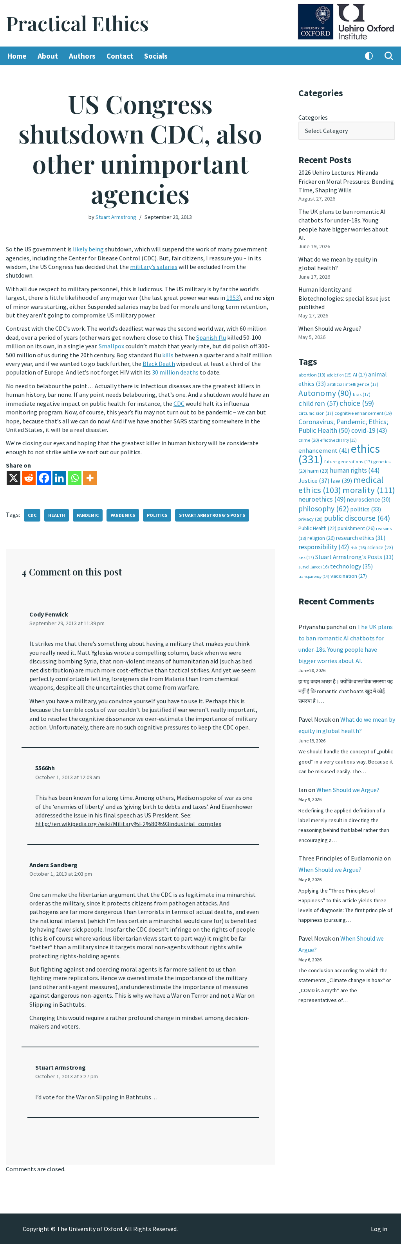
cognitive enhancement (363, 413)
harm (318, 471)
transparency (313, 576)
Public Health (317, 528)
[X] (13, 478)
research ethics (360, 537)
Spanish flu (211, 337)
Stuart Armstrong (116, 216)
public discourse (357, 518)
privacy (310, 519)
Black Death (159, 363)
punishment (356, 528)
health (56, 515)
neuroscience (368, 499)
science (380, 547)
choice (357, 403)
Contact (120, 56)
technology (351, 566)
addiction (339, 375)
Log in (379, 1229)
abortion (311, 375)
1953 (232, 297)
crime (308, 440)
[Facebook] (44, 478)
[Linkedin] (59, 478)
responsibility (323, 547)
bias (361, 394)
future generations (348, 461)
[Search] (389, 56)
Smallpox (111, 346)
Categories (313, 117)
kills (167, 355)
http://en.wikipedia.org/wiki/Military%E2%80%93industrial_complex (128, 824)
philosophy (323, 508)
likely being (88, 249)
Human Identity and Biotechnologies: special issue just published (344, 298)
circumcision (315, 413)
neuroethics (322, 499)
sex (306, 557)
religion (321, 537)
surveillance (313, 567)
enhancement (324, 450)
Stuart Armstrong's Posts (212, 515)
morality (368, 489)
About (48, 56)
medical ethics (340, 484)
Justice (313, 480)
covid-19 (369, 430)
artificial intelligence (352, 384)
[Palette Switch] (369, 56)
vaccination (349, 575)
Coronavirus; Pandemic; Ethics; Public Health (343, 426)
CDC (178, 403)
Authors (82, 56)
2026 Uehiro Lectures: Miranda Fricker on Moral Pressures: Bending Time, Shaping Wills (346, 181)
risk (358, 547)
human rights (355, 470)
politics (157, 515)
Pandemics (122, 515)
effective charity (338, 440)
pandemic (88, 515)
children (318, 403)
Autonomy (325, 393)
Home (17, 56)
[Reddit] (29, 478)
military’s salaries (153, 267)
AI (360, 374)
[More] (90, 478)
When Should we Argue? (329, 328)
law (341, 481)
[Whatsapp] (74, 478)
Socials (156, 56)
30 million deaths (175, 372)
